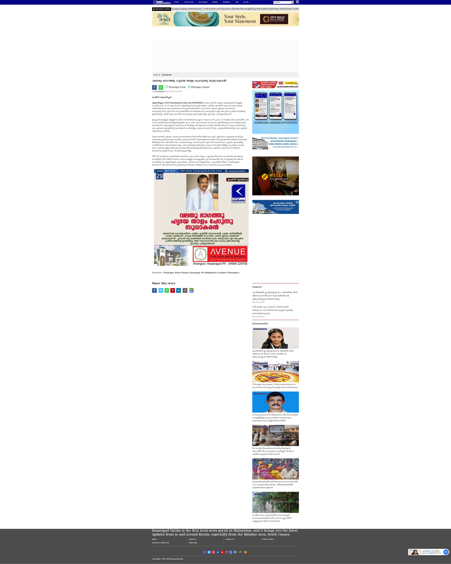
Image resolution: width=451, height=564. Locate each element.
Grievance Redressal (160, 543)
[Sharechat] (244, 551)
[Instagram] (213, 552)
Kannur (215, 2)
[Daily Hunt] (239, 551)
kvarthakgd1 (159, 92)
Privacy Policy (268, 539)
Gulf (237, 2)
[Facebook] (204, 552)
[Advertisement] (222, 55)
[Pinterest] (226, 552)
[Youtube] (222, 552)
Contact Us (230, 539)
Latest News (189, 2)
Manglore (227, 2)
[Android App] (234, 551)
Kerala (246, 2)
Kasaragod (202, 2)
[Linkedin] (217, 552)
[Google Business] (230, 551)
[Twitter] (209, 552)
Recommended (260, 324)
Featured (256, 287)
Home (176, 2)
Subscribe (193, 543)
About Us (192, 539)
